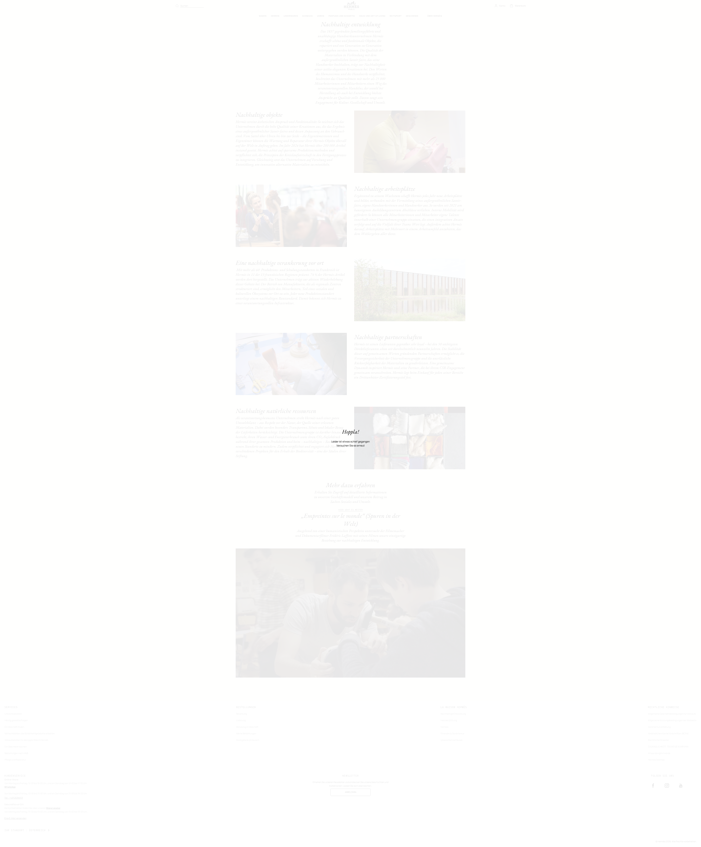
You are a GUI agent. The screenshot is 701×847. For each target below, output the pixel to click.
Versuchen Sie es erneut (350, 445)
